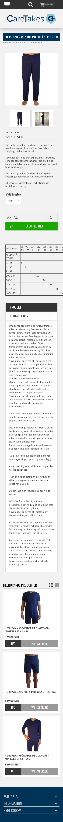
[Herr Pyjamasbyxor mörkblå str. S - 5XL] (20, 118)
